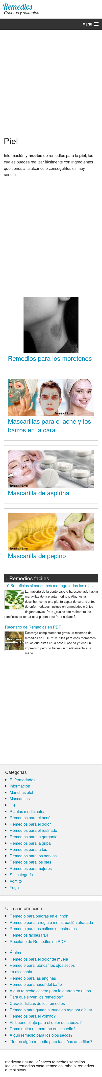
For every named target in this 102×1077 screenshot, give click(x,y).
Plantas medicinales (27, 811)
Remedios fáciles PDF (29, 935)
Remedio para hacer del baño (36, 984)
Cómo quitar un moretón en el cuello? (43, 1028)
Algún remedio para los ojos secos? (41, 1035)
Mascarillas (20, 798)
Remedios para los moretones (50, 358)
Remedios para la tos (28, 849)
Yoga (14, 887)
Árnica (15, 952)
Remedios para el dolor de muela (39, 959)
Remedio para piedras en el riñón (39, 916)
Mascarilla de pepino (37, 555)
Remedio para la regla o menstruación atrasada (51, 922)
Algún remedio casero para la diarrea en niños (50, 991)
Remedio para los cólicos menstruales (43, 928)
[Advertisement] (51, 82)
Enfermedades (22, 780)
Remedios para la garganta (33, 837)
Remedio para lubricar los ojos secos (42, 965)
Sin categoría (21, 874)
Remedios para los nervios (33, 856)
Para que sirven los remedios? (36, 997)
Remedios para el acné (30, 817)
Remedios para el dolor (30, 824)
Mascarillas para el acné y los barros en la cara (49, 425)
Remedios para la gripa (30, 843)
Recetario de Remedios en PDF (33, 627)
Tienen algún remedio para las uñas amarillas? (51, 1041)
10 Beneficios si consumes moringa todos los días (49, 585)
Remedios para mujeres (31, 868)
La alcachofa (21, 971)
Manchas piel (21, 792)
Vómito (16, 881)
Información (20, 786)
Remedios (17, 6)
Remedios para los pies (30, 862)
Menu (87, 24)
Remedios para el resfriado (33, 830)
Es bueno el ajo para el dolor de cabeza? (46, 1022)
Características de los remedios (37, 1003)
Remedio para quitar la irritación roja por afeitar (51, 1010)
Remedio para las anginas (33, 978)
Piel (13, 805)
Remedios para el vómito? (33, 1016)
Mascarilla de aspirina (38, 492)
